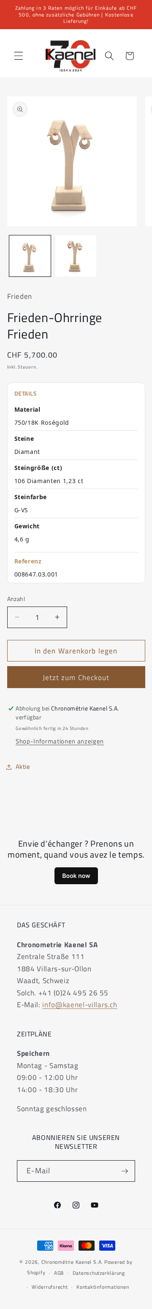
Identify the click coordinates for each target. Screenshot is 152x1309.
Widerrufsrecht (50, 1287)
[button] (18, 56)
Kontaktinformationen (102, 1287)
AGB (59, 1273)
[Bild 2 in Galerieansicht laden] (76, 256)
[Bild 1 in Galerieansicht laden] (30, 256)
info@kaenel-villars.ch (79, 1004)
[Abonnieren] (124, 1171)
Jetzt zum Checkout (76, 677)
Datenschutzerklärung (99, 1273)
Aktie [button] (23, 766)
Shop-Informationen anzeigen (60, 741)
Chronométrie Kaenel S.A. (72, 1262)
